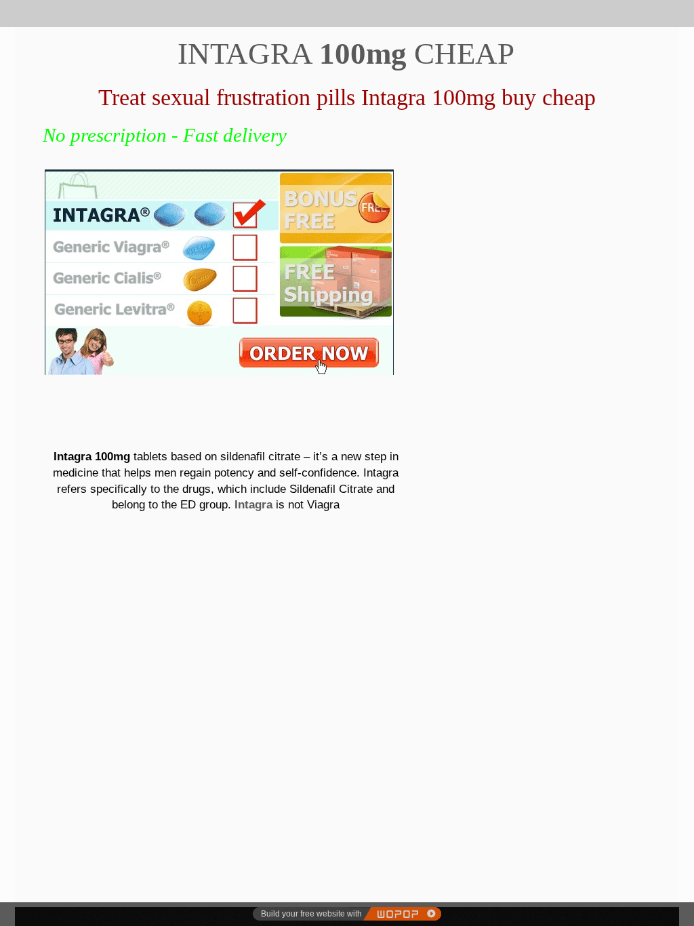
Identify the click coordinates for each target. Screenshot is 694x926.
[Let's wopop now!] (402, 914)
